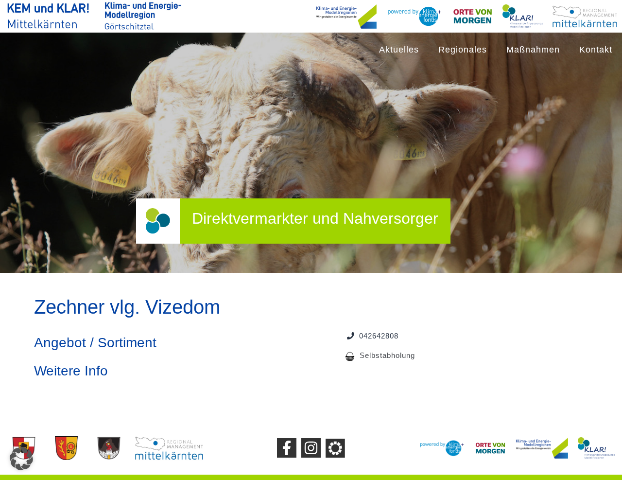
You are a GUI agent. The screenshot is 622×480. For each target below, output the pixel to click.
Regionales (462, 49)
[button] (21, 458)
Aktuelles (399, 49)
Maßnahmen (533, 49)
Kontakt (595, 49)
